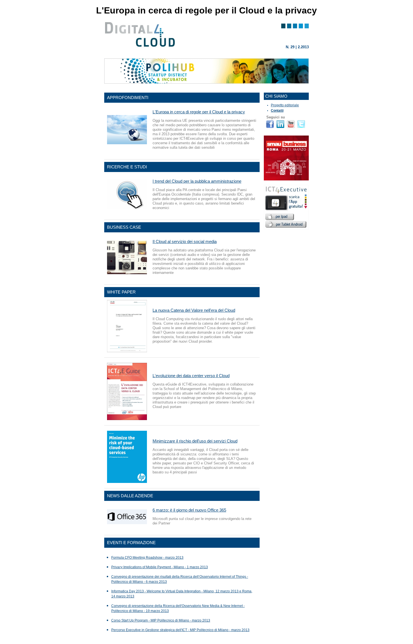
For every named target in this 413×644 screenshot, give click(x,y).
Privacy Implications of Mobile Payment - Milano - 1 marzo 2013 (159, 567)
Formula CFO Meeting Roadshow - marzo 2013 (147, 558)
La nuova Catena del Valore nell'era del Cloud (194, 310)
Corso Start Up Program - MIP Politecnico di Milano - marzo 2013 (160, 620)
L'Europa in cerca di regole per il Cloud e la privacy (199, 111)
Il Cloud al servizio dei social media (185, 241)
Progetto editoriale (285, 105)
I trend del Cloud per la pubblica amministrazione (197, 181)
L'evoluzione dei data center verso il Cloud (191, 375)
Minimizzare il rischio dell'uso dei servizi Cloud (195, 441)
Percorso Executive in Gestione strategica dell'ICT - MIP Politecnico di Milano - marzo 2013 (180, 630)
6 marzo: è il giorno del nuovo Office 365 (189, 510)
